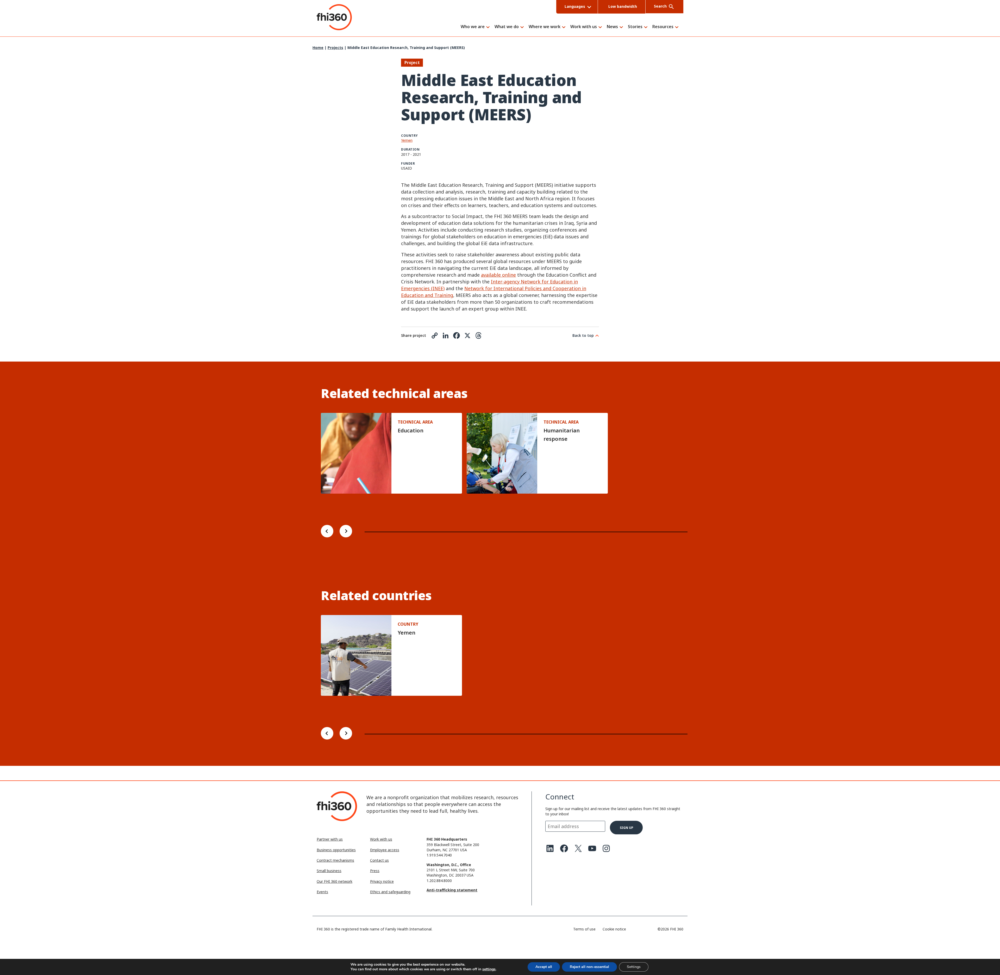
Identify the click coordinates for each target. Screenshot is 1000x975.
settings (489, 969)
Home (317, 47)
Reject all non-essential (589, 966)
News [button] (612, 26)
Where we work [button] (544, 26)
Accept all (543, 966)
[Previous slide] (327, 532)
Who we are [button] (473, 26)
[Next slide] (346, 532)
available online (498, 275)
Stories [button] (635, 26)
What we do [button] (507, 26)
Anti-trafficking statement (452, 889)
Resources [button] (662, 26)
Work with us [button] (583, 26)
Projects (335, 47)
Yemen (407, 140)
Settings (634, 966)
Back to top (583, 335)
